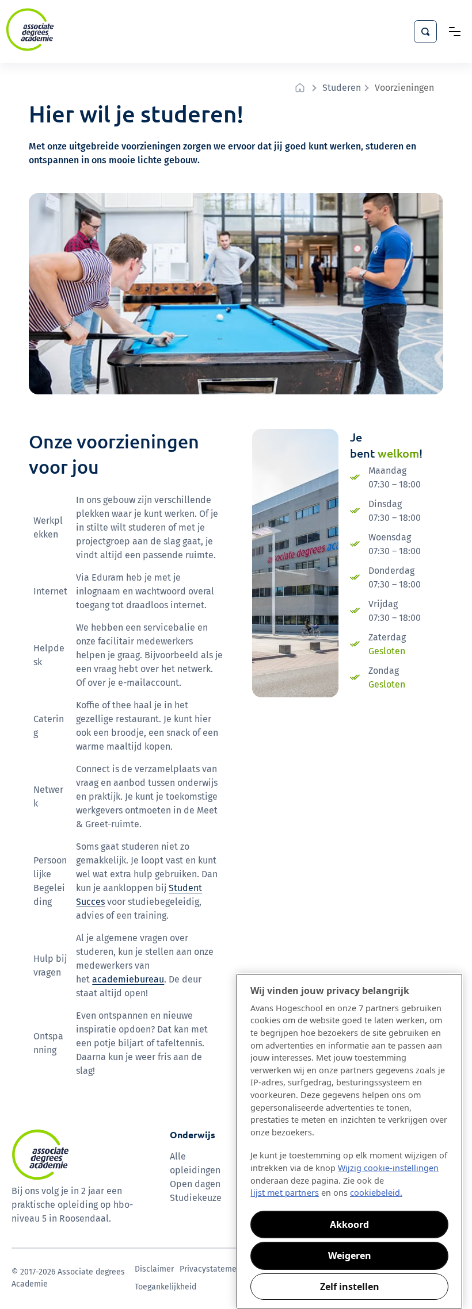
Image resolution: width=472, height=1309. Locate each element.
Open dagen (195, 1184)
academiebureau (128, 979)
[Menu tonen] (454, 31)
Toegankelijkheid (165, 1287)
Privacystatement (212, 1269)
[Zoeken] (425, 31)
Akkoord (349, 1224)
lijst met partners (284, 1192)
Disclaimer (154, 1269)
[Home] (30, 29)
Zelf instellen (349, 1286)
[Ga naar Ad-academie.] (302, 87)
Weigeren (349, 1255)
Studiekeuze (196, 1197)
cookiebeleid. (376, 1192)
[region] (349, 1141)
